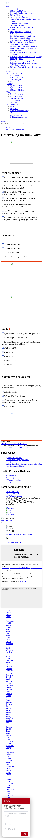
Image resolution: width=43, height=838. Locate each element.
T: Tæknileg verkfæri (17, 80)
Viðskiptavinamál (16, 98)
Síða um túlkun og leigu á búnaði (17, 460)
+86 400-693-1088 (12, 534)
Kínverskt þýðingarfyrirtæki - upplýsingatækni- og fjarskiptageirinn (23, 39)
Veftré (3, 448)
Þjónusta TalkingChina (14, 9)
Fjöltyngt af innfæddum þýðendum (22, 13)
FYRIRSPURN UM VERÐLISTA (14, 444)
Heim (8, 7)
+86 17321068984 (26, 534)
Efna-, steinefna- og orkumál (20, 32)
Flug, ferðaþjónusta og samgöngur (22, 36)
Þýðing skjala (15, 15)
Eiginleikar (14, 109)
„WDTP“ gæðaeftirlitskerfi (15, 73)
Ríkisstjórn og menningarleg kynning (23, 46)
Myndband (14, 102)
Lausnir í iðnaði (11, 30)
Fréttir (8, 92)
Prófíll (12, 107)
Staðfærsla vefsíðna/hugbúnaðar (21, 28)
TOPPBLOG (12, 448)
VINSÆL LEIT (23, 448)
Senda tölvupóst (6, 520)
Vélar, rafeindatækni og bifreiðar (22, 34)
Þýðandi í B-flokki (17, 88)
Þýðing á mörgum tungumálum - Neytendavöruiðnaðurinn (22, 43)
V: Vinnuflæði (15, 75)
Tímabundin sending (17, 25)
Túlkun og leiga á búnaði (19, 17)
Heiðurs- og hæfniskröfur (19, 111)
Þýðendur (9, 84)
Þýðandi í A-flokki (17, 86)
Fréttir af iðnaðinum (17, 96)
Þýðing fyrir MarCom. (18, 11)
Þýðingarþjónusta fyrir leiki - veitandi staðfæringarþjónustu (23, 64)
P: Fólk (12, 82)
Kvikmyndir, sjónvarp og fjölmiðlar (23, 61)
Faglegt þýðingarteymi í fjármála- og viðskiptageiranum (23, 49)
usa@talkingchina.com (14, 542)
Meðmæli (9, 71)
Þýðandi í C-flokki (17, 90)
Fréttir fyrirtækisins (17, 94)
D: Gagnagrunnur (16, 77)
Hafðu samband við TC (18, 117)
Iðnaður (17, 100)
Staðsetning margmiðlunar (19, 23)
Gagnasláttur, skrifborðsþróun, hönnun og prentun (24, 464)
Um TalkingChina (12, 104)
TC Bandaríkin (15, 113)
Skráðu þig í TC (16, 115)
